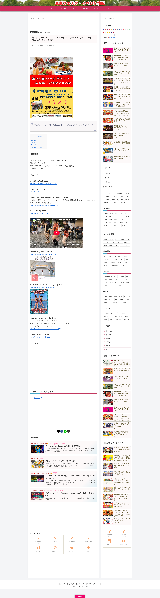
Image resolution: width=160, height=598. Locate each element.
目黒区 (115, 222)
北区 (122, 213)
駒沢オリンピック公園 (119, 202)
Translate (113, 37)
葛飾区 (105, 225)
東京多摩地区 (70, 584)
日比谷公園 (106, 182)
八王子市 (111, 239)
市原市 (115, 296)
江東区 (127, 219)
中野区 (117, 213)
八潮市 (105, 279)
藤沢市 (105, 265)
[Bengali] (123, 30)
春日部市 (111, 282)
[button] (68, 431)
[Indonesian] (115, 30)
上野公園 (106, 178)
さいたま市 (121, 276)
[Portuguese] (111, 32)
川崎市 (115, 259)
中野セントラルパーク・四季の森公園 (113, 193)
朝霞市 (117, 282)
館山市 (124, 302)
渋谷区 (40, 32)
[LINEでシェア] (65, 431)
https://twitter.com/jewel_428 (39, 337)
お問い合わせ (96, 584)
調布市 (127, 245)
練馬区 (121, 222)
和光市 (116, 279)
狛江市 (105, 245)
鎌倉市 (125, 265)
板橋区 (116, 219)
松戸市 (111, 299)
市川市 (120, 296)
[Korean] (109, 30)
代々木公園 (47, 32)
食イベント (126, 319)
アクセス (33, 145)
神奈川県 (78, 584)
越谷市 (105, 285)
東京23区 (34, 32)
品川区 (110, 216)
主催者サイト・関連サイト (38, 147)
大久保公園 (106, 196)
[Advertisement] (63, 24)
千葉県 (89, 584)
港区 (110, 222)
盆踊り (105, 319)
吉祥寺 (117, 239)
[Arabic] (129, 30)
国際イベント (107, 316)
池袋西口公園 (114, 199)
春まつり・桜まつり (124, 316)
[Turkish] (103, 32)
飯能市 (119, 285)
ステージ (33, 142)
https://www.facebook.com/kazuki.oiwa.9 (43, 184)
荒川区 (127, 222)
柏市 (116, 299)
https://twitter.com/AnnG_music (40, 213)
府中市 (112, 242)
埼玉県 (84, 584)
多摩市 (122, 239)
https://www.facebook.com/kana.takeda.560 (44, 329)
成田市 (105, 299)
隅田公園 (106, 202)
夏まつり (115, 316)
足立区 (124, 225)
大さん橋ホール (107, 259)
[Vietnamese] (111, 30)
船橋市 (127, 299)
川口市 (122, 279)
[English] (103, 30)
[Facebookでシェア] (61, 431)
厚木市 (125, 256)
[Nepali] (127, 30)
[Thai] (119, 30)
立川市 (122, 245)
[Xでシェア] (58, 431)
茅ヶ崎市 (126, 262)
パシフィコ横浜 (107, 256)
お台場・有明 (107, 187)
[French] (105, 32)
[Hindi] (121, 30)
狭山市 (122, 282)
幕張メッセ (127, 296)
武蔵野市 (126, 242)
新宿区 (105, 219)
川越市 (127, 279)
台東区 (105, 216)
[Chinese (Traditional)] (107, 30)
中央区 (111, 213)
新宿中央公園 (124, 196)
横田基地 (119, 242)
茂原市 (105, 302)
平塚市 (121, 259)
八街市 (105, 296)
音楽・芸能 (118, 319)
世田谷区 (106, 213)
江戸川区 (122, 219)
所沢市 (105, 282)
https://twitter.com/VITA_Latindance (42, 287)
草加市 (127, 282)
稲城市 (116, 245)
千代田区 (127, 213)
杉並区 (110, 219)
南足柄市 (117, 256)
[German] (107, 32)
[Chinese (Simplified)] (105, 30)
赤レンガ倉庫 (115, 265)
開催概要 (33, 140)
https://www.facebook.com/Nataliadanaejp (44, 192)
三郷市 (128, 276)
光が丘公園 (127, 193)
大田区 (122, 216)
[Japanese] (113, 32)
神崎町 (121, 299)
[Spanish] (109, 32)
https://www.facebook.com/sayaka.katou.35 (44, 205)
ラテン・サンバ (122, 313)
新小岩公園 (106, 199)
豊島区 (114, 225)
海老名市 (113, 262)
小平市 (127, 239)
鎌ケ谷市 (115, 302)
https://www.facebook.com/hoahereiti (42, 254)
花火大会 (111, 319)
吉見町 (110, 279)
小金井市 (106, 242)
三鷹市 (105, 239)
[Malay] (117, 30)
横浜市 (127, 259)
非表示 (40, 136)
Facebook (37, 398)
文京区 (127, 216)
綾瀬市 (119, 262)
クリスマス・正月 (108, 313)
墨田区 (116, 216)
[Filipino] (113, 30)
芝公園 (121, 199)
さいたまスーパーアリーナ (110, 276)
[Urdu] (125, 30)
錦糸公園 (127, 199)
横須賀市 (106, 262)
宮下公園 (115, 196)
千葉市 (110, 296)
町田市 (110, 245)
